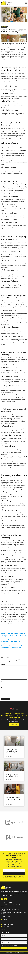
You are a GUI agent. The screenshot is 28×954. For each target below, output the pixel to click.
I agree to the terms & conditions (9, 945)
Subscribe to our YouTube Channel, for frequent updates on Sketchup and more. (13, 646)
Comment (3, 664)
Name (2, 682)
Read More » (9, 756)
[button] (26, 3)
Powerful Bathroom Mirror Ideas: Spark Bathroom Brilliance (12, 751)
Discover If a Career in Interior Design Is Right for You (13, 799)
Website (3, 693)
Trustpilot (3, 929)
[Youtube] (2, 899)
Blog (5, 26)
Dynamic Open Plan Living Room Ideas (10, 909)
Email (2, 687)
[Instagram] (5, 899)
